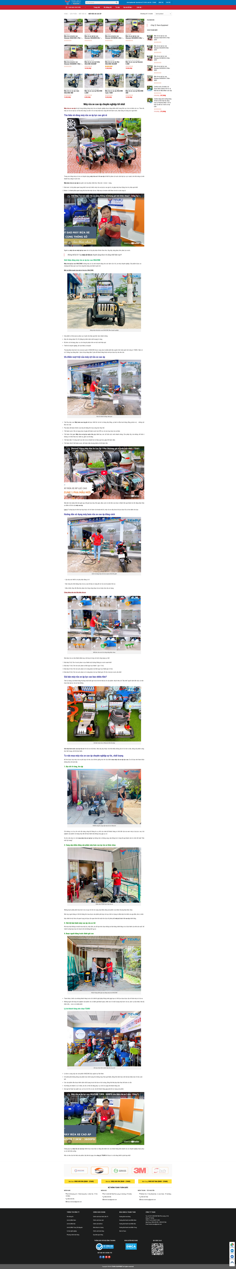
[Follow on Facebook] (100, 1257)
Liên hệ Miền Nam (71, 1220)
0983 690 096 (70, 1199)
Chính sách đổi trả (97, 1223)
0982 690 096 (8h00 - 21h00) (120, 1181)
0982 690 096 (107, 1197)
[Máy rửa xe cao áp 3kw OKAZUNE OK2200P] (114, 52)
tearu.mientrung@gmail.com (148, 1199)
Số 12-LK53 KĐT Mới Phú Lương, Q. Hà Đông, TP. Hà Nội (117, 1194)
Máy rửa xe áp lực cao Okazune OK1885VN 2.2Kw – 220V (114, 37)
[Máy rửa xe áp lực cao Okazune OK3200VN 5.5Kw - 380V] (135, 26)
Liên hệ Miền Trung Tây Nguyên (75, 1227)
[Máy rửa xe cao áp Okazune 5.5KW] (135, 52)
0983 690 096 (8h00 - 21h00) (84, 1181)
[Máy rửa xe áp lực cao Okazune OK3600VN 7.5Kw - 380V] (73, 52)
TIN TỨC (168, 2)
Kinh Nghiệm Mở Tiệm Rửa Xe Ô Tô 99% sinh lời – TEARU (141, 2)
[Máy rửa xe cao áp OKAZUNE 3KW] (135, 81)
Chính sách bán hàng (98, 1231)
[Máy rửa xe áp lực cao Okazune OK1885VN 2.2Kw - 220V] (114, 26)
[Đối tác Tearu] (79, 1170)
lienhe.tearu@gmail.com (110, 1199)
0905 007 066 (144, 1197)
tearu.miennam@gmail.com (74, 1201)
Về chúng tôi (108, 7)
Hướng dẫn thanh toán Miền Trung (128, 1227)
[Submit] (116, 2)
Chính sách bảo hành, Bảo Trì (100, 1216)
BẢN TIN (161, 2)
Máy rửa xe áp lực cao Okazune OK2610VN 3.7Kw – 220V (73, 37)
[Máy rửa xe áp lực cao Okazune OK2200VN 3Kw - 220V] (94, 26)
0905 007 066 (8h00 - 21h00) (158, 1181)
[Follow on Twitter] (103, 1257)
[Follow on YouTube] (109, 1257)
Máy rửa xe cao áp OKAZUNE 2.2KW (93, 92)
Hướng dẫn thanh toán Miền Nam (127, 1220)
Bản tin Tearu (122, 1231)
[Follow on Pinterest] (106, 1257)
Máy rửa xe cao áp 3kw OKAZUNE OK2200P (112, 63)
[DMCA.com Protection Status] (131, 1246)
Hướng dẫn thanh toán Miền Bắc (127, 1223)
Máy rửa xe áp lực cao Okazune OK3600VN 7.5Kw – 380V (73, 63)
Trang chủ (97, 7)
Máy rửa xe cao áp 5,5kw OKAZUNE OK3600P (92, 63)
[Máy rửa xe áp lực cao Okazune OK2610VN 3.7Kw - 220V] (73, 26)
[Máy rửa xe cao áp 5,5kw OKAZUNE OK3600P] (94, 52)
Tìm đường (232, 1247)
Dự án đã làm (128, 7)
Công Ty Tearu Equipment (159, 25)
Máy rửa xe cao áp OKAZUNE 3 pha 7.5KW (114, 92)
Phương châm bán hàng (73, 1234)
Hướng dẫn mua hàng (124, 1216)
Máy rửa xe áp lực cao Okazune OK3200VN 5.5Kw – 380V (134, 37)
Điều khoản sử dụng (98, 1227)
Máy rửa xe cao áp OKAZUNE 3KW (134, 92)
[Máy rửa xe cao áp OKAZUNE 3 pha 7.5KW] (114, 81)
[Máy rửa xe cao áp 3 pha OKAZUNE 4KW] (73, 81)
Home (66, 14)
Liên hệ (139, 7)
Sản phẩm (73, 14)
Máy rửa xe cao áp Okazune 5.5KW (134, 63)
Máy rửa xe (82, 14)
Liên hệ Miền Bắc (71, 1223)
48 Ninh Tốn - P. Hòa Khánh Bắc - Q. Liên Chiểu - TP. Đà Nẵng (155, 1194)
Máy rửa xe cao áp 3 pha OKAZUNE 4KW (71, 92)
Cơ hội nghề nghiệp (72, 1231)
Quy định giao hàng (98, 1234)
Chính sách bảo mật (98, 1220)
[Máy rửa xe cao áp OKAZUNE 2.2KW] (94, 81)
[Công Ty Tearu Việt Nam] (73, 2)
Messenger (232, 1258)
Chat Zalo (232, 1253)
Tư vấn (117, 7)
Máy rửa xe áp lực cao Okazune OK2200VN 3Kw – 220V (93, 37)
